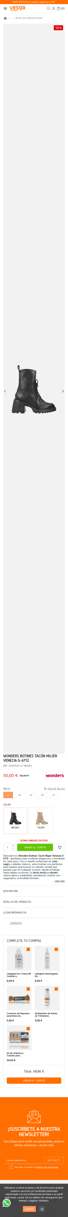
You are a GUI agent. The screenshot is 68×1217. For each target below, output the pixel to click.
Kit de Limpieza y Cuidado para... (15, 1054)
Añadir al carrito (35, 847)
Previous (5, 391)
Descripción (10, 891)
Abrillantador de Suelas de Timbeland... (46, 1014)
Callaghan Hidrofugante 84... (46, 974)
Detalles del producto (17, 901)
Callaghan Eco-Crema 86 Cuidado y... (19, 974)
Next (63, 391)
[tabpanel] (34, 389)
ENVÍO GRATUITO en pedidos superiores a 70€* (34, 2)
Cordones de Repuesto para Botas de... (18, 1014)
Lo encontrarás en (14, 912)
